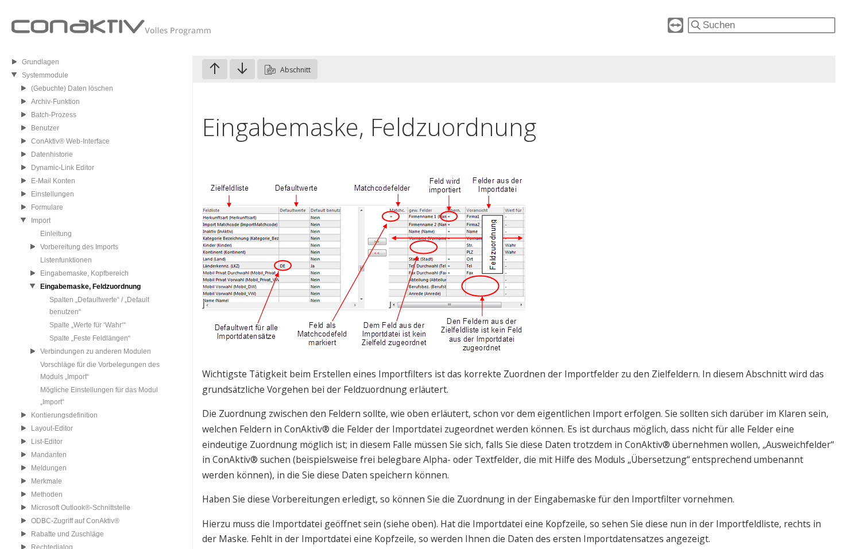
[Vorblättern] (242, 69)
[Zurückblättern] (214, 69)
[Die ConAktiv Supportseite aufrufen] (675, 29)
